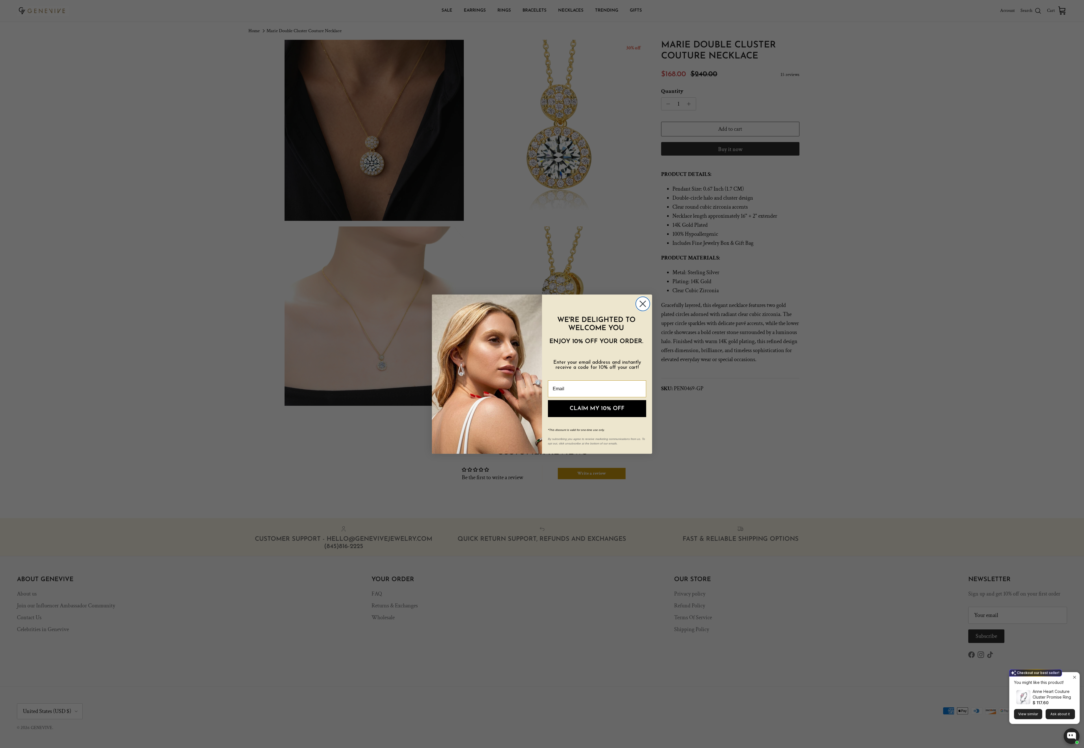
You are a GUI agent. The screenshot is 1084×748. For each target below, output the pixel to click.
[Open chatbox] (1071, 736)
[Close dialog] (643, 304)
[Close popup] (1074, 677)
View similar (1028, 714)
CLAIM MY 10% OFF (597, 408)
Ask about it (1060, 714)
